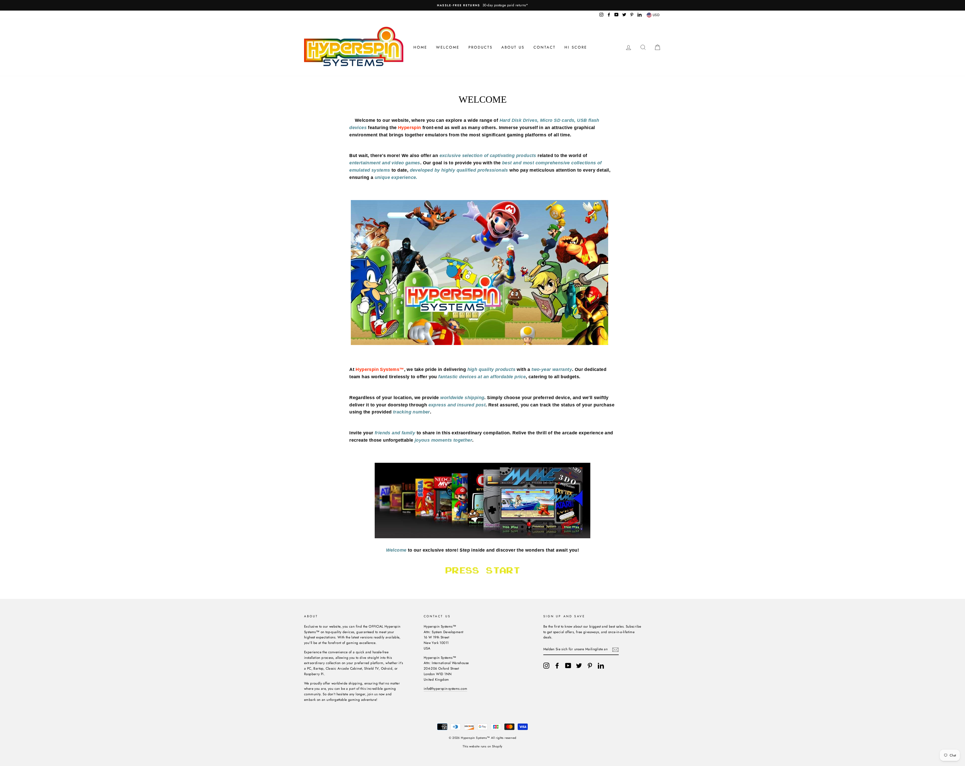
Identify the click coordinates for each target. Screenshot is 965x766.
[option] (482, 5)
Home (420, 47)
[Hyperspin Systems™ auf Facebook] (557, 666)
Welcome (447, 47)
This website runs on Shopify (482, 746)
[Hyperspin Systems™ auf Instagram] (546, 666)
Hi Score (575, 47)
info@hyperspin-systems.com (445, 688)
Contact (545, 47)
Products (480, 47)
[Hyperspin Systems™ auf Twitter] (579, 666)
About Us (512, 47)
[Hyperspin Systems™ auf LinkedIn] (601, 666)
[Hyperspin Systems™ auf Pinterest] (590, 666)
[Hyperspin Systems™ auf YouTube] (568, 666)
